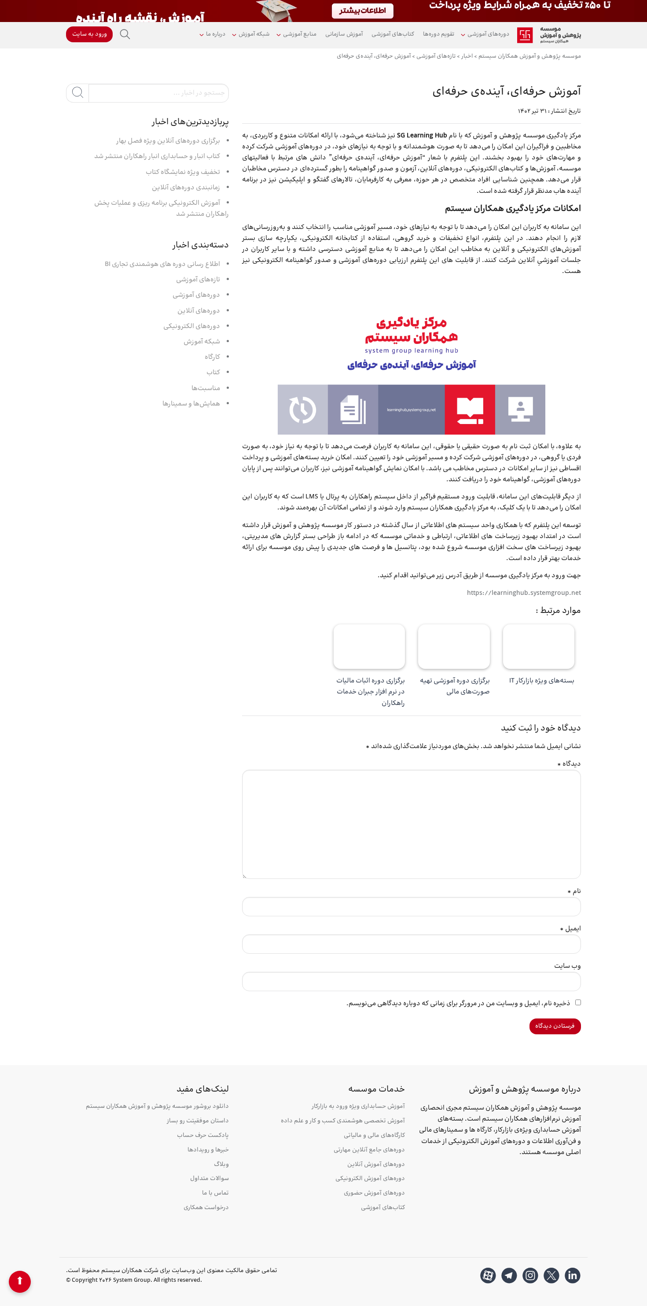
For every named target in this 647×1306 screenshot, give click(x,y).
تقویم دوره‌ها (438, 34)
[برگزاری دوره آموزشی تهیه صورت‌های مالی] (454, 646)
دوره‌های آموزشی (488, 34)
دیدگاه (569, 764)
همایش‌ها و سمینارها (191, 404)
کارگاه (212, 357)
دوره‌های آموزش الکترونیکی (370, 1179)
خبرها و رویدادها (208, 1150)
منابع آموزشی (299, 34)
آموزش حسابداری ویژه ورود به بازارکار (358, 1107)
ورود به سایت (89, 34)
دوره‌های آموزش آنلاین (376, 1165)
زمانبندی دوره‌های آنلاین (186, 188)
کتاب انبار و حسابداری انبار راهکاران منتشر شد (157, 156)
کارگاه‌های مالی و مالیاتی (374, 1136)
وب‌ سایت (567, 966)
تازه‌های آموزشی (198, 280)
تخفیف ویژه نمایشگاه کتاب (183, 172)
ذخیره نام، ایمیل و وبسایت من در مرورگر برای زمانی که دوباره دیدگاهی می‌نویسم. (458, 1004)
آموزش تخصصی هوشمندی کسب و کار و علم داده (343, 1121)
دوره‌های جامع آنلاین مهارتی (369, 1150)
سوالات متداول (209, 1179)
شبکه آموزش (254, 34)
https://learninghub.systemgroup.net (524, 593)
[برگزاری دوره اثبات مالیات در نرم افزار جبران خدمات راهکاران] (369, 646)
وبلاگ (221, 1165)
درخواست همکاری (206, 1208)
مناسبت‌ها (205, 389)
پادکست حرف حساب (203, 1136)
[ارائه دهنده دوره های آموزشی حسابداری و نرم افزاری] (549, 35)
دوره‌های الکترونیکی (191, 326)
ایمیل (570, 929)
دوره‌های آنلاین (198, 311)
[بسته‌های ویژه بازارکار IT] (539, 646)
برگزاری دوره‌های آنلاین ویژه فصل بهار (168, 141)
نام (574, 891)
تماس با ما (215, 1193)
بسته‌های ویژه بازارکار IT (541, 681)
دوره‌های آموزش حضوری (374, 1193)
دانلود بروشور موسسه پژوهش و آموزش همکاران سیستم (157, 1107)
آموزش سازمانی (344, 34)
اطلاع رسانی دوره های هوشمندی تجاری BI (162, 264)
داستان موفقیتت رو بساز (198, 1121)
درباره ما (215, 34)
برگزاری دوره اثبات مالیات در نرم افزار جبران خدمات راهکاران (370, 692)
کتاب (213, 373)
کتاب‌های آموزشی (392, 34)
